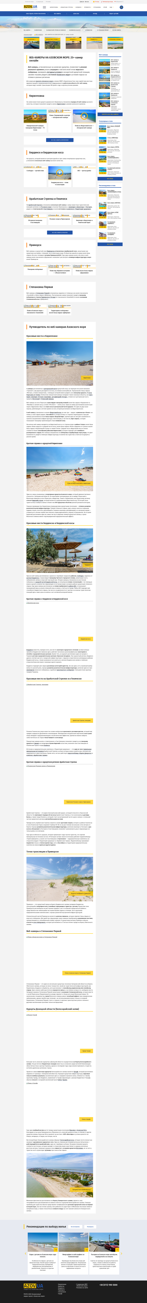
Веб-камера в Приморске (115, 94)
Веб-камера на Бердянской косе (116, 76)
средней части (40, 582)
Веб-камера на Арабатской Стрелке (115, 84)
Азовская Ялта (82, 1130)
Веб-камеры (57, 13)
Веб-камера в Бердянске (115, 68)
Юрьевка (72, 1130)
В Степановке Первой (102, 30)
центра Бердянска (32, 578)
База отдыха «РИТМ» (113, 147)
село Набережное (39, 922)
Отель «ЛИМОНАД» (112, 137)
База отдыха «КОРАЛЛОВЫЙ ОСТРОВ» (114, 191)
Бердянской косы (51, 582)
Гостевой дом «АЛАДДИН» (111, 233)
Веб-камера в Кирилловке (115, 60)
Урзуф (105, 7)
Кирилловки (61, 104)
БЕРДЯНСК (73, 39)
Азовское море (29, 1)
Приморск (87, 7)
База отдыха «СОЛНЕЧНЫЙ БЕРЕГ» (113, 157)
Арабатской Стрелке (35, 205)
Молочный (35, 399)
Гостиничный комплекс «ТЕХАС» (113, 168)
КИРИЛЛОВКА (30, 39)
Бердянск (78, 7)
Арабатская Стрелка (67, 7)
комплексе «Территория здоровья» (79, 209)
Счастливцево (48, 209)
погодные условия (54, 72)
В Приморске (88, 30)
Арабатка (61, 1286)
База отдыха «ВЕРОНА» (113, 203)
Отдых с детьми (113, 13)
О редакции (39, 1)
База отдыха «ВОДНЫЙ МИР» (113, 126)
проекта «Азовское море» (45, 81)
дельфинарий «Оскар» (59, 397)
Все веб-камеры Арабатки (59, 232)
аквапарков (30, 670)
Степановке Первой (42, 293)
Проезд (95, 13)
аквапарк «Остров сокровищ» (41, 397)
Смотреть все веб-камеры (110, 114)
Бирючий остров (37, 500)
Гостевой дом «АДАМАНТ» (111, 222)
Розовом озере (46, 207)
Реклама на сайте (82, 1288)
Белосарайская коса (67, 1140)
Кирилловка (54, 7)
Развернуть (90, 1226)
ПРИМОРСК (94, 39)
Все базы (110, 178)
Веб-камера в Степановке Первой (115, 102)
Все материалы (75, 1226)
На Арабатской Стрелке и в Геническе (56, 30)
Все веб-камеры (117, 30)
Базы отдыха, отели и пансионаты (36, 13)
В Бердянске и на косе (75, 30)
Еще (111, 7)
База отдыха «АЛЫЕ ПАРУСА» (112, 213)
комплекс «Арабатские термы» (36, 755)
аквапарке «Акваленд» (76, 207)
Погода (97, 1)
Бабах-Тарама (62, 1080)
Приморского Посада (48, 297)
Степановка (97, 7)
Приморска (50, 251)
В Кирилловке (38, 30)
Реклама (48, 1)
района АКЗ (72, 586)
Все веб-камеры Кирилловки (59, 140)
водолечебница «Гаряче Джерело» (80, 753)
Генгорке (89, 207)
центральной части (50, 389)
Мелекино (79, 1148)
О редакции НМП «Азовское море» (82, 1285)
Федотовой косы (55, 412)
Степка (38, 395)
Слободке (80, 576)
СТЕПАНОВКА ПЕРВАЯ (114, 39)
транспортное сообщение (65, 670)
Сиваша (36, 743)
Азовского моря (63, 75)
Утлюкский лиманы (47, 399)
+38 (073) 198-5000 (108, 1285)
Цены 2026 (76, 13)
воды (108, 1)
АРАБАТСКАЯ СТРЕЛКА (52, 39)
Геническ (47, 745)
